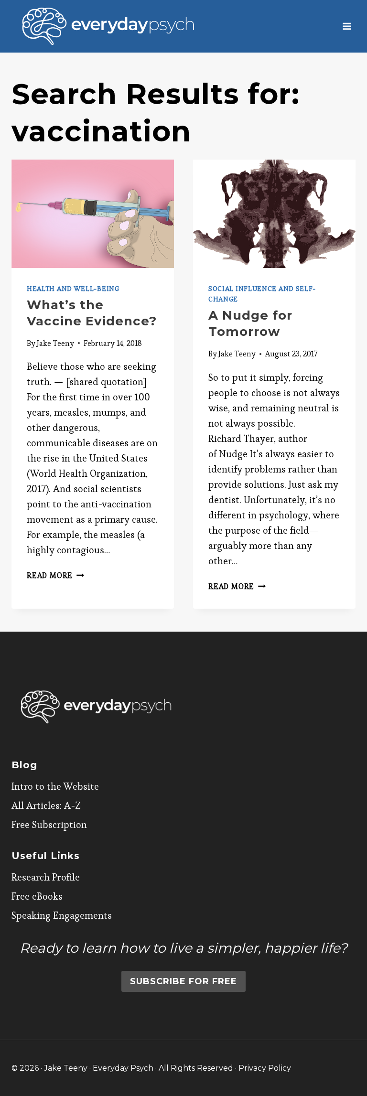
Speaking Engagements (61, 915)
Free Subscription (49, 824)
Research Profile (45, 877)
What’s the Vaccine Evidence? (92, 313)
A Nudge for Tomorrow (250, 323)
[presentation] (92, 214)
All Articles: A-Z (46, 805)
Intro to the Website (55, 786)
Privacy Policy (264, 1068)
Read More (55, 575)
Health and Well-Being (73, 288)
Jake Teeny (55, 343)
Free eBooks (37, 896)
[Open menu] (347, 26)
